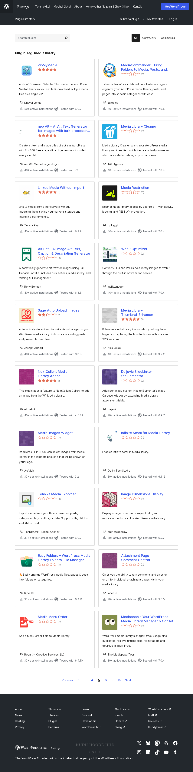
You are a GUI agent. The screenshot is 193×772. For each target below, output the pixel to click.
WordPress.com (159, 709)
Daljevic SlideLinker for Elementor (136, 374)
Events (119, 715)
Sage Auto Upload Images (58, 310)
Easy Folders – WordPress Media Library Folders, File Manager (64, 558)
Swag (120, 727)
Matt (152, 715)
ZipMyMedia (47, 65)
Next (128, 680)
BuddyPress (157, 727)
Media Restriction (135, 188)
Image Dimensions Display (142, 494)
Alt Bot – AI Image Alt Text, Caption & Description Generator (64, 251)
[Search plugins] (66, 38)
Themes (53, 715)
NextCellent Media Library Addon (52, 374)
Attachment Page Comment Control (135, 558)
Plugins (52, 721)
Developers (89, 721)
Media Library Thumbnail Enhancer (137, 312)
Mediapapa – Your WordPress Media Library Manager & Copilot (147, 619)
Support (87, 715)
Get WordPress (175, 6)
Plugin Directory (25, 19)
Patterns (53, 727)
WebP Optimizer (134, 249)
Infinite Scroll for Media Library (145, 433)
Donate (121, 721)
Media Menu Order (52, 617)
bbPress (155, 721)
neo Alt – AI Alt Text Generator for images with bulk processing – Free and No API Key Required (63, 128)
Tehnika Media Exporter (57, 494)
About (19, 709)
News (18, 715)
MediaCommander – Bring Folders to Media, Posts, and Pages (144, 67)
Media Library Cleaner (138, 126)
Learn (85, 709)
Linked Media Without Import (61, 188)
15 (119, 680)
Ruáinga (56, 748)
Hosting (20, 721)
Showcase (54, 709)
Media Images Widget (55, 433)
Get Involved (123, 709)
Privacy (19, 727)
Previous (67, 680)
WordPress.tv (92, 727)
